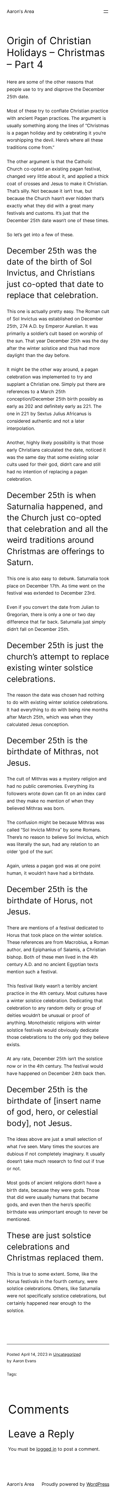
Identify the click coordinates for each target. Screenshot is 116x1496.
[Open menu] (105, 11)
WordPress (97, 1484)
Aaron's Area (20, 11)
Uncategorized (67, 1354)
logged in (46, 1449)
